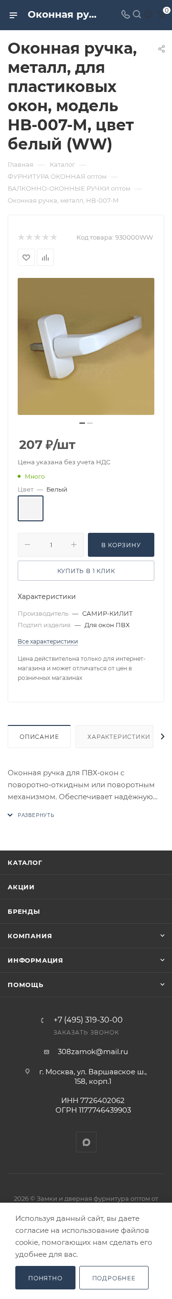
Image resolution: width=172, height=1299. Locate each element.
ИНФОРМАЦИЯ (36, 960)
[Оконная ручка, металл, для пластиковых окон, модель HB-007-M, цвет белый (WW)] (86, 346)
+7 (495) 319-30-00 (88, 1020)
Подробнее (114, 1278)
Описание (39, 736)
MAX (86, 1142)
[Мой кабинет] (148, 15)
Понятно (45, 1278)
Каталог (25, 862)
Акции (21, 887)
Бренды (24, 911)
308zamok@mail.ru (93, 1051)
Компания (30, 936)
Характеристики (118, 736)
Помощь (25, 985)
